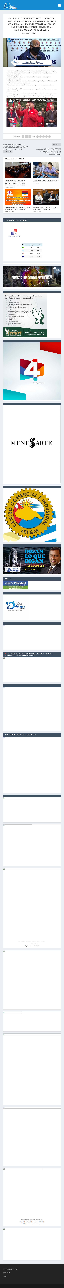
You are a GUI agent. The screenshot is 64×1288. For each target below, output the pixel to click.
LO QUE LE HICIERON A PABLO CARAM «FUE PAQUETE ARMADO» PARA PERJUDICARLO (46, 181)
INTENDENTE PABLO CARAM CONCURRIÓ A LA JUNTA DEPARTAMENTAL (46, 208)
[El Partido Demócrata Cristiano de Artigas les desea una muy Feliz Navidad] (18, 197)
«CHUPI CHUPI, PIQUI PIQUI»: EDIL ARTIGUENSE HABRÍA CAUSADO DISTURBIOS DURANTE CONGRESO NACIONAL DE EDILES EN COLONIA (15, 183)
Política (33, 33)
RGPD (4, 1276)
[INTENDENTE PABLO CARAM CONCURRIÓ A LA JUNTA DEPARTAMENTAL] (46, 197)
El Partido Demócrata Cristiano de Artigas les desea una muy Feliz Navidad (18, 208)
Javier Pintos (6, 1272)
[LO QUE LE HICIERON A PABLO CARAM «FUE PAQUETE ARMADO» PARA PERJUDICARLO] (46, 170)
